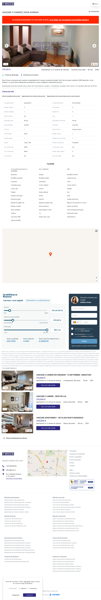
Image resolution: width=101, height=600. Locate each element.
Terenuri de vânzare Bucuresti (13, 518)
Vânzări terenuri (10, 516)
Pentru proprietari (75, 460)
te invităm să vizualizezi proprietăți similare (69, 20)
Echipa (72, 462)
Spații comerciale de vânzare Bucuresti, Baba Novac (68, 526)
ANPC (71, 470)
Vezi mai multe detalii (48, 385)
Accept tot (29, 595)
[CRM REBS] (54, 594)
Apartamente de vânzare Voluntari (14, 509)
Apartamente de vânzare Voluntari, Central (16, 512)
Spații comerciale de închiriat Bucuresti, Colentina (67, 566)
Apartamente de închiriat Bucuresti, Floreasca (17, 543)
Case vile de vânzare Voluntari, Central (64, 512)
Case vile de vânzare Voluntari (61, 509)
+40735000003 (11, 466)
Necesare (14, 588)
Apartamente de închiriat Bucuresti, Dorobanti (17, 547)
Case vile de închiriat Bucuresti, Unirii (63, 545)
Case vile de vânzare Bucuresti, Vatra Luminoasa (67, 507)
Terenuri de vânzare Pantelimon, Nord (15, 526)
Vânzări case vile (59, 497)
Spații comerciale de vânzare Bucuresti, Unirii (66, 528)
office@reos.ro (11, 470)
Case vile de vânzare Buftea (61, 502)
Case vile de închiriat (60, 538)
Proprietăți (73, 451)
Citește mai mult (8, 91)
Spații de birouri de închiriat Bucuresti (63, 561)
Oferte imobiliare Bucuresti (11, 96)
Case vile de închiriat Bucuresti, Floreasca (65, 543)
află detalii (27, 581)
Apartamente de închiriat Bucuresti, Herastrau (17, 545)
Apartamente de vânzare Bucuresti (33, 96)
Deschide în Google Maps (14, 478)
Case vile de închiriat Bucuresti (61, 540)
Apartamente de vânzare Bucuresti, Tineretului (17, 502)
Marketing (33, 588)
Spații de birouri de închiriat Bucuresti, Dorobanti (66, 571)
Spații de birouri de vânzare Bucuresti (63, 523)
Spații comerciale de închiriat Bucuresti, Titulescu (67, 568)
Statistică (23, 588)
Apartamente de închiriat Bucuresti (14, 540)
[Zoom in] (96, 277)
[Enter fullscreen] (96, 230)
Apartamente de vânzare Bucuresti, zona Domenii (63, 96)
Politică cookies (75, 473)
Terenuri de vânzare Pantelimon (13, 523)
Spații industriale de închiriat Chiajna (63, 564)
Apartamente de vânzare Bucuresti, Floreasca (17, 507)
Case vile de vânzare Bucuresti (62, 500)
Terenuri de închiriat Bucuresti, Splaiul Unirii (16, 561)
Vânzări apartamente (11, 497)
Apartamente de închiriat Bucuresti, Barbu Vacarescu (19, 550)
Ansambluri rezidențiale (77, 454)
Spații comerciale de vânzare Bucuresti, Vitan (66, 530)
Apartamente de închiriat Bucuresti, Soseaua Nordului (19, 552)
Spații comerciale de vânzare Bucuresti (64, 518)
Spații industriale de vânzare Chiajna (63, 521)
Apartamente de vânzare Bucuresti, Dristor (16, 505)
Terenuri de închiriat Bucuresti (13, 559)
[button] (7, 46)
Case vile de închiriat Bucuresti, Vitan (63, 547)
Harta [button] (95, 64)
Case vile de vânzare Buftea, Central (63, 505)
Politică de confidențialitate (78, 476)
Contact (72, 465)
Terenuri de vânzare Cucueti (12, 521)
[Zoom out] (96, 280)
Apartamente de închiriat (13, 538)
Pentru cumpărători (76, 457)
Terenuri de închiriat (11, 556)
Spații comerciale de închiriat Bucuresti (64, 559)
